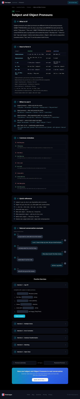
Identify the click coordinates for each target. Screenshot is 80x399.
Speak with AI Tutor (39, 379)
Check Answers (19, 316)
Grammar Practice (21, 7)
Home (13, 7)
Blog (33, 394)
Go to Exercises (73, 2)
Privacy (50, 394)
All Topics (40, 363)
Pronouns (29, 7)
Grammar (14, 2)
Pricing (45, 394)
